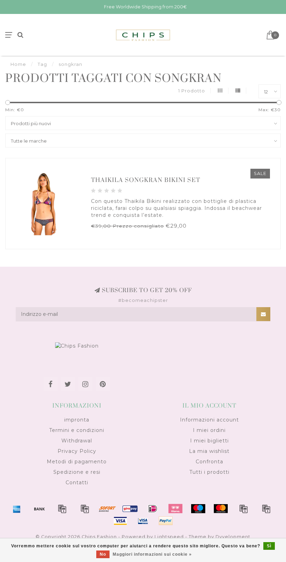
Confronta (209, 461)
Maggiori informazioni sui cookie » (152, 554)
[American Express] (16, 508)
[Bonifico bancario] (39, 508)
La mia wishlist (209, 451)
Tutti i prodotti (209, 472)
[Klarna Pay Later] (175, 508)
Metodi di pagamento (77, 461)
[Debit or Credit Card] (62, 508)
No (103, 554)
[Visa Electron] (143, 521)
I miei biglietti (209, 441)
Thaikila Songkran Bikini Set (145, 180)
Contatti (77, 482)
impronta (76, 420)
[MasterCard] (220, 508)
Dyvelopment (233, 536)
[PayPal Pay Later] (266, 508)
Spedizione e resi (76, 472)
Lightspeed (169, 536)
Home (18, 64)
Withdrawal (76, 441)
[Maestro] (198, 508)
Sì (269, 546)
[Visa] (120, 521)
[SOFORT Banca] (107, 508)
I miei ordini (209, 430)
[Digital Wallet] (84, 508)
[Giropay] (130, 508)
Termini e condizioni (76, 430)
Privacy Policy (77, 451)
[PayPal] (243, 508)
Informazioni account (209, 420)
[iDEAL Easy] (152, 508)
